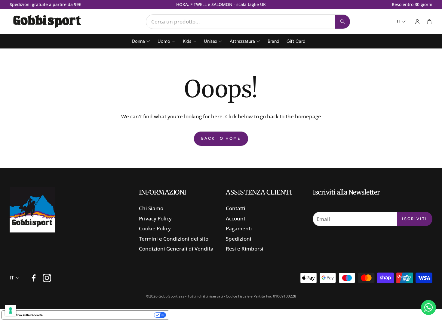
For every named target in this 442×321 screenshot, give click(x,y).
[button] (248, 22)
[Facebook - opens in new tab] (33, 278)
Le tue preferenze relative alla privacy (100, 315)
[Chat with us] (428, 307)
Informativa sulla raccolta (24, 315)
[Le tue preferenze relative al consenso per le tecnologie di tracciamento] (10, 310)
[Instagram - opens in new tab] (47, 278)
